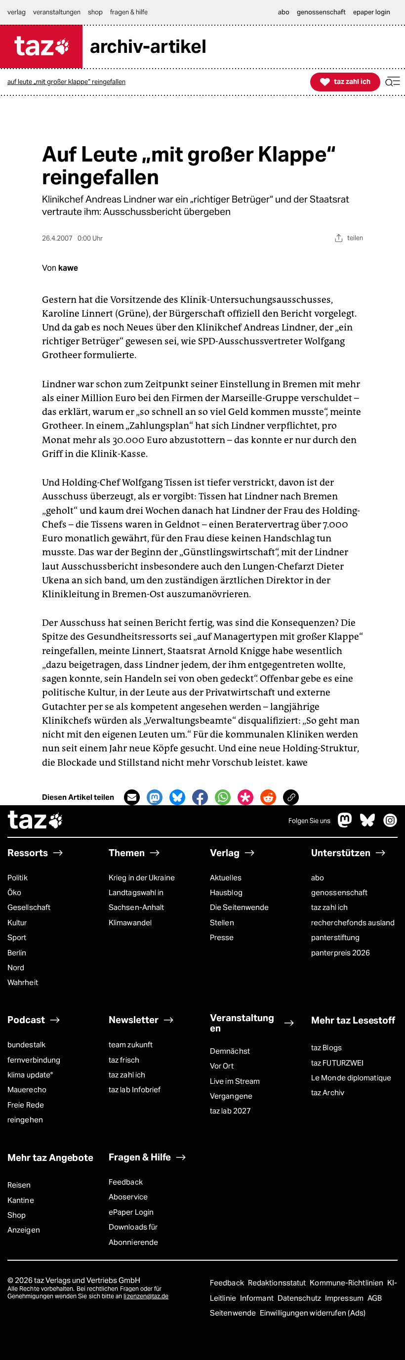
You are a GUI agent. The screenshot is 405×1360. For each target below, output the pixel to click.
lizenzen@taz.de (145, 1296)
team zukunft (131, 1044)
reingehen (25, 1119)
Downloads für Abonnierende (133, 1234)
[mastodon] (345, 825)
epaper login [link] (371, 12)
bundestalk (26, 1044)
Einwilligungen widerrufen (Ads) (312, 1313)
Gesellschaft (28, 907)
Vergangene (231, 1096)
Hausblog (226, 892)
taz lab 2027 (230, 1110)
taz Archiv (327, 1092)
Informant (257, 1298)
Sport (16, 937)
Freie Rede (25, 1105)
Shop (16, 1215)
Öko (14, 892)
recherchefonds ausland (353, 922)
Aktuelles (226, 877)
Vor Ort (222, 1066)
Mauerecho (26, 1089)
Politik (17, 877)
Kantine (20, 1200)
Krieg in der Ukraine (142, 877)
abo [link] (283, 12)
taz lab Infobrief (135, 1089)
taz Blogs (326, 1047)
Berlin (17, 952)
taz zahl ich (329, 907)
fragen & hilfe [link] (129, 12)
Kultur (17, 922)
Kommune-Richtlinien (347, 1282)
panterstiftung (335, 937)
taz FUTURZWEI (337, 1063)
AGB (374, 1298)
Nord (15, 967)
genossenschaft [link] (321, 12)
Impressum (345, 1298)
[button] (392, 82)
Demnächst (230, 1051)
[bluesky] (367, 825)
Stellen (222, 922)
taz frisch (124, 1060)
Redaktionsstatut (278, 1282)
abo (317, 877)
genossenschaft (339, 892)
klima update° (30, 1074)
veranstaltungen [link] (57, 12)
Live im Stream (235, 1081)
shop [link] (95, 12)
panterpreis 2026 (340, 952)
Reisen (19, 1185)
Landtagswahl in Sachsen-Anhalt (136, 900)
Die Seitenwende (239, 907)
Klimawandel (130, 922)
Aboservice (128, 1196)
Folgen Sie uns (309, 821)
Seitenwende (233, 1313)
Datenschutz (300, 1298)
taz (35, 821)
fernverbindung (33, 1060)
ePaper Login (131, 1212)
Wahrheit (22, 982)
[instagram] (390, 825)
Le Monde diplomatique (351, 1077)
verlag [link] (16, 12)
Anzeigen (23, 1230)
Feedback (126, 1182)
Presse (222, 937)
